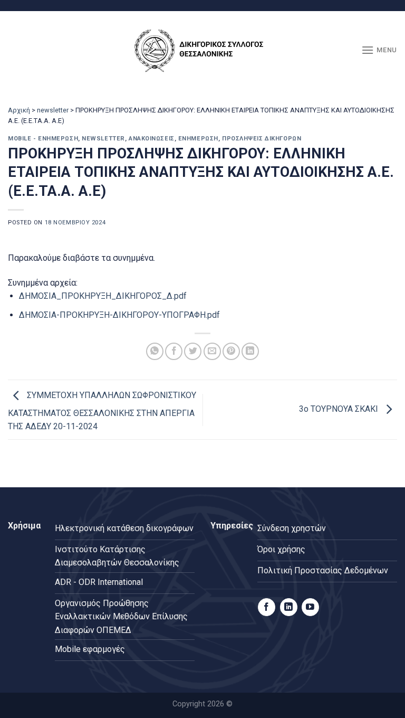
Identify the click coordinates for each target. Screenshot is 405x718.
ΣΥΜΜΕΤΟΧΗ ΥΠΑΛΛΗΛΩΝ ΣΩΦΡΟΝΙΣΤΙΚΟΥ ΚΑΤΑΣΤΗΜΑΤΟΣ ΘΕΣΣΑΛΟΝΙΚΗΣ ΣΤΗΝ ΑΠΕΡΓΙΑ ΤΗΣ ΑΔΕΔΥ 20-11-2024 (102, 411)
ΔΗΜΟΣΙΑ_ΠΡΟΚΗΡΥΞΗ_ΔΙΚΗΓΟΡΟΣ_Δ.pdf (103, 296)
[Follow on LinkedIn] (288, 607)
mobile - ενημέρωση (43, 138)
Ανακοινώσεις (152, 138)
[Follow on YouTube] (310, 607)
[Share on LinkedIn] (250, 351)
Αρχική (19, 110)
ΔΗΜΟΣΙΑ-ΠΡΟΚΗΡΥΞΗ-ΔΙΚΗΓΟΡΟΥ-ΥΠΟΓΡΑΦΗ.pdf (119, 315)
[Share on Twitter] (192, 351)
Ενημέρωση (198, 138)
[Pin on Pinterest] (231, 351)
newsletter (53, 110)
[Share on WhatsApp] (154, 351)
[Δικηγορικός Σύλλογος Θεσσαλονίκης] (202, 50)
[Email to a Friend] (212, 351)
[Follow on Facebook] (266, 607)
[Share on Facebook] (173, 351)
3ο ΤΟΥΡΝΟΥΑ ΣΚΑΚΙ (339, 409)
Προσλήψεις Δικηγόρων (261, 138)
